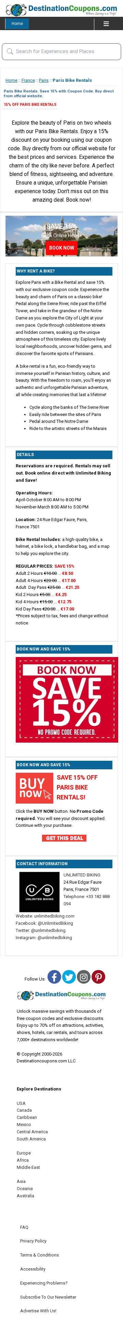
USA (21, 1103)
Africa (23, 1160)
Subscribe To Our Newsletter (48, 1297)
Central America (32, 1131)
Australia (25, 1195)
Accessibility (32, 1269)
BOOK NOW (61, 248)
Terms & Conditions (39, 1255)
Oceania (25, 1188)
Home (17, 23)
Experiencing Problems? (44, 1283)
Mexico (24, 1124)
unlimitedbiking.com (54, 916)
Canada (24, 1110)
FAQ (24, 1227)
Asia (21, 1181)
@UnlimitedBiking (55, 923)
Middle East (28, 1167)
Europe (24, 1153)
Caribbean (27, 1117)
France (28, 80)
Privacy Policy (33, 1241)
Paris (44, 80)
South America (31, 1138)
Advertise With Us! (38, 1310)
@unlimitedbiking (48, 930)
